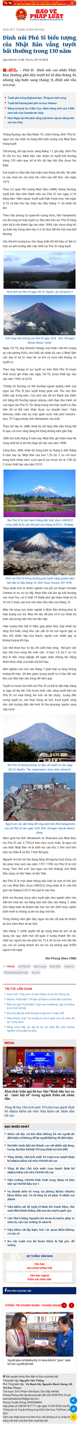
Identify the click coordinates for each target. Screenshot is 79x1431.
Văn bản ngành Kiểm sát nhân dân (39, 1277)
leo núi (36, 972)
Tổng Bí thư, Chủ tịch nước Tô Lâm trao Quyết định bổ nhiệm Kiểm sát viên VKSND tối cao (40, 1158)
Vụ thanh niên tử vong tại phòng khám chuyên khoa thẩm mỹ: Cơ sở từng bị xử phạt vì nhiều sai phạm (40, 1195)
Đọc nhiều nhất (17, 1126)
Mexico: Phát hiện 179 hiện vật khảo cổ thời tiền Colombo (39, 999)
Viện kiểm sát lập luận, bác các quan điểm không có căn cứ (40, 1231)
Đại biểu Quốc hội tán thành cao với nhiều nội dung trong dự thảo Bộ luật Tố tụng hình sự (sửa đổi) (40, 1147)
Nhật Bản (55, 966)
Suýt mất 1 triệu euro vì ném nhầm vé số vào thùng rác (38, 994)
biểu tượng (40, 966)
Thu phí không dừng (15, 1429)
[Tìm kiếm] (73, 1417)
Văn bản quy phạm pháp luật (39, 1265)
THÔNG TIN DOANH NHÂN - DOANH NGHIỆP (34, 1305)
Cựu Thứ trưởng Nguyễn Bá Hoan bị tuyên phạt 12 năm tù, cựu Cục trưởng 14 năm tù (40, 1220)
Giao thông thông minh (40, 1425)
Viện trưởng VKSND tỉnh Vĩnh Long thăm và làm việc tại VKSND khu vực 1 (40, 1181)
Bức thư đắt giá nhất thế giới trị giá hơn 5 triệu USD (35, 1013)
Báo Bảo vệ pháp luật (19, 1290)
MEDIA (9, 1043)
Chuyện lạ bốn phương (30, 29)
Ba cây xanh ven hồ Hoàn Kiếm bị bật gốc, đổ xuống (40, 1243)
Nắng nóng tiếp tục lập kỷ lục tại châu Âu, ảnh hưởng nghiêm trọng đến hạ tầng (40, 1029)
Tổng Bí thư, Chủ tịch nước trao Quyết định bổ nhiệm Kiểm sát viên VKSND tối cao (40, 1170)
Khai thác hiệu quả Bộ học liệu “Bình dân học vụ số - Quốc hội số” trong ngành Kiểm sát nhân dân (39, 1095)
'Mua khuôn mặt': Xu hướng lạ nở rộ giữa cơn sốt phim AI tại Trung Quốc (40, 1020)
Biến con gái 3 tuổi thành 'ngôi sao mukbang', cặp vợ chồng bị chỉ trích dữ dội (40, 1006)
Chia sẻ (73, 1400)
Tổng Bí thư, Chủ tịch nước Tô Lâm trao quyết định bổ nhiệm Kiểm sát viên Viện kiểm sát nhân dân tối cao (39, 1111)
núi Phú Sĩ (24, 966)
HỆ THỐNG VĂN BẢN (39, 1256)
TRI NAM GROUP (13, 1425)
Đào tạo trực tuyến (41, 1429)
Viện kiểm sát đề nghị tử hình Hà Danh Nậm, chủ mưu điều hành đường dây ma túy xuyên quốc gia (40, 1208)
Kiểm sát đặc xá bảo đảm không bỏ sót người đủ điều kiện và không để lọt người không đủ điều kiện (40, 1136)
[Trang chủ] (39, 14)
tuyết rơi (69, 966)
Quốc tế (7, 29)
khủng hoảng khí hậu (16, 972)
